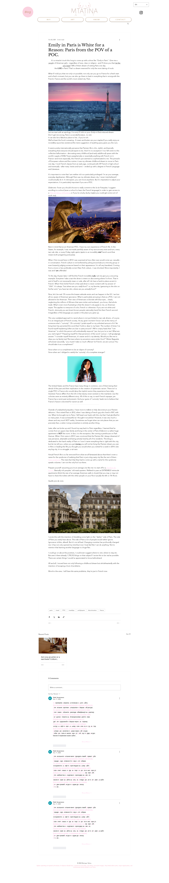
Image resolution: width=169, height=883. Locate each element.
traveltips (71, 610)
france (102, 610)
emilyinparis (81, 610)
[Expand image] (84, 220)
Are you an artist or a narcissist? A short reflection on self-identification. (50, 658)
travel (57, 610)
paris (51, 610)
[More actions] (119, 39)
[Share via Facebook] (49, 617)
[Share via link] (64, 617)
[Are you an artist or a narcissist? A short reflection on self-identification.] (53, 646)
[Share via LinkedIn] (59, 617)
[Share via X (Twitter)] (54, 617)
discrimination (92, 610)
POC (63, 610)
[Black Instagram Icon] (141, 12)
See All (128, 634)
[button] (128, 23)
